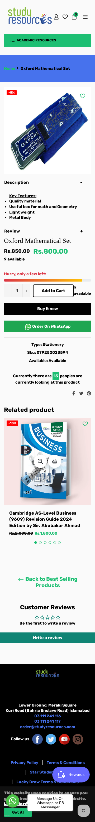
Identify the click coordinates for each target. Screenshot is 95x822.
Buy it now (47, 308)
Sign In (56, 17)
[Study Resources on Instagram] (78, 739)
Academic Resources (36, 40)
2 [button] (40, 542)
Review (12, 231)
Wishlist (65, 17)
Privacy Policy (24, 762)
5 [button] (54, 542)
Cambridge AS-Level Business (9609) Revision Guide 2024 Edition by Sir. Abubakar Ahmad (44, 519)
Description (16, 182)
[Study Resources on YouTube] (64, 739)
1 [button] (35, 542)
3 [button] (45, 542)
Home (9, 68)
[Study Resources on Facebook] (37, 739)
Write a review (47, 637)
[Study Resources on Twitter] (51, 739)
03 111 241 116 (47, 716)
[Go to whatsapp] (12, 801)
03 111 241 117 (47, 721)
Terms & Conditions (66, 762)
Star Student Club (47, 772)
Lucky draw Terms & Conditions (47, 782)
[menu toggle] (85, 17)
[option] (47, 482)
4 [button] (50, 542)
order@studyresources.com (47, 726)
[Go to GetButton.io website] (12, 815)
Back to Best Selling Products (51, 582)
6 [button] (59, 542)
